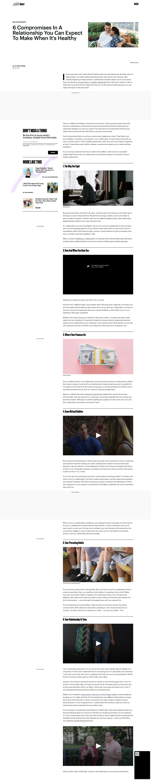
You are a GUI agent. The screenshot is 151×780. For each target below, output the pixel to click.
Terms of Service (49, 144)
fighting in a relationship (85, 239)
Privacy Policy (26, 145)
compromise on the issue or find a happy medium (99, 694)
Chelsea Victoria (134, 62)
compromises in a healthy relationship (92, 82)
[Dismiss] (148, 753)
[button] (98, 435)
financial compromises (93, 394)
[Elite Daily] (19, 4)
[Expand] (136, 753)
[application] (98, 435)
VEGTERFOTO (66, 207)
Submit (53, 152)
